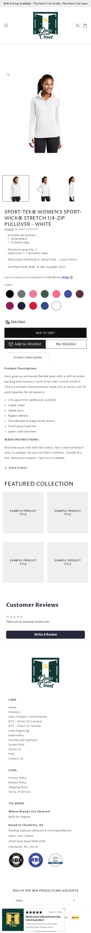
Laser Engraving (18, 731)
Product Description (27, 357)
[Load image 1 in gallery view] (16, 188)
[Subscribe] (74, 900)
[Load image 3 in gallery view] (71, 188)
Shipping (9, 229)
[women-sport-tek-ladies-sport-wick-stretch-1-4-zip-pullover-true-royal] (44, 306)
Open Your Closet (49, 931)
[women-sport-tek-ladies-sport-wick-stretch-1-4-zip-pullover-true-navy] (21, 306)
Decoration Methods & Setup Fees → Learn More (42, 259)
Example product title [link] (23, 512)
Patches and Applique (22, 740)
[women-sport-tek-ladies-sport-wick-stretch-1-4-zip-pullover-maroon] (79, 294)
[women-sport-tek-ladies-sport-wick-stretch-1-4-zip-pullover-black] (9, 294)
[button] (77, 25)
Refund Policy (17, 782)
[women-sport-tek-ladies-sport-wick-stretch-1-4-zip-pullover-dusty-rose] (33, 294)
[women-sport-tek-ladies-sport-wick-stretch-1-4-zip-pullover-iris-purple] (68, 294)
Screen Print (16, 745)
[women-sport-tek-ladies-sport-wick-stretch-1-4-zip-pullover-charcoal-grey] (21, 294)
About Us (14, 749)
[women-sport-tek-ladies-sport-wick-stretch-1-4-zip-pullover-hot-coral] (56, 294)
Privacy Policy (17, 778)
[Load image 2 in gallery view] (43, 188)
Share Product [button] (18, 468)
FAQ (11, 754)
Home (12, 707)
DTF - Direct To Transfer (24, 726)
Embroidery (16, 735)
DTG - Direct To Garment (25, 721)
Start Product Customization (27, 717)
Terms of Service (19, 792)
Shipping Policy (18, 787)
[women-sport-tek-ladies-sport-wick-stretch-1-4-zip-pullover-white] (56, 306)
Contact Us (15, 759)
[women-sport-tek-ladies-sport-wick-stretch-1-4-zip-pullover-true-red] (33, 306)
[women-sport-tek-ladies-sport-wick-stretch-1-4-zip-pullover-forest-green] (44, 294)
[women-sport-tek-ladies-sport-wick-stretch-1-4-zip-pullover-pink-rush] (9, 306)
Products (14, 712)
